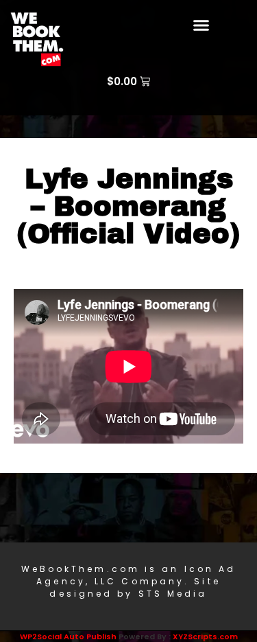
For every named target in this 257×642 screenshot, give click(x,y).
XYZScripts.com (205, 636)
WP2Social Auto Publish (68, 636)
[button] (201, 25)
